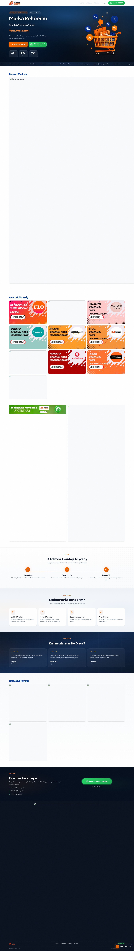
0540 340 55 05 (118, 3)
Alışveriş (96, 3)
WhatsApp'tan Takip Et (98, 781)
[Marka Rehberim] (15, 3)
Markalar (89, 3)
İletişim (104, 3)
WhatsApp (121, 943)
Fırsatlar (81, 3)
